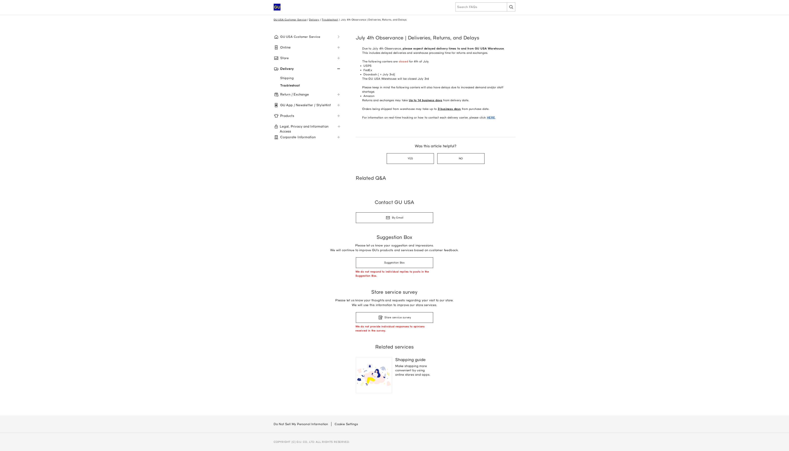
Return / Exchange (294, 94)
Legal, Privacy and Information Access (304, 128)
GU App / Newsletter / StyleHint (305, 105)
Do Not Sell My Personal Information (301, 424)
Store (284, 58)
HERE (491, 117)
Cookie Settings (346, 424)
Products (287, 116)
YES (410, 158)
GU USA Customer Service (290, 19)
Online (285, 47)
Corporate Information (298, 137)
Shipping (287, 78)
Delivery (314, 19)
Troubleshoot (330, 19)
